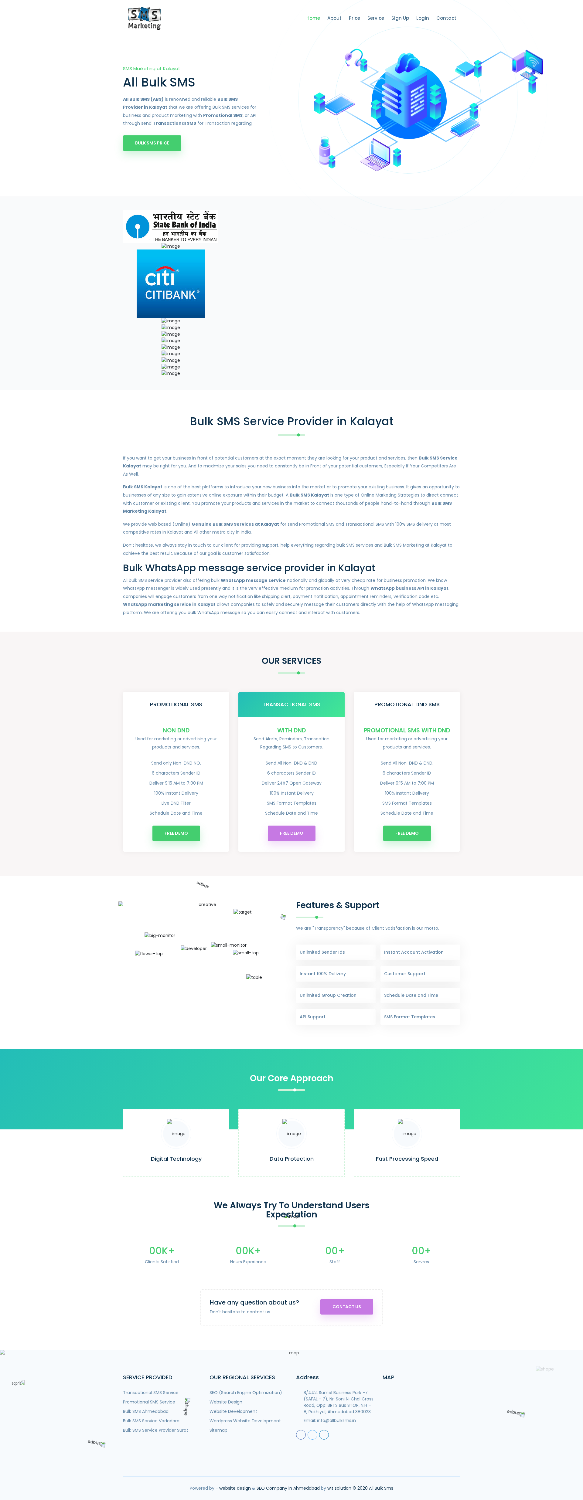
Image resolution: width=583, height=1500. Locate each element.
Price (354, 18)
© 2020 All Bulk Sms (373, 1488)
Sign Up (400, 18)
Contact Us (346, 1307)
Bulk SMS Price (152, 143)
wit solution (339, 1488)
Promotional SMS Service (149, 1402)
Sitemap (218, 1430)
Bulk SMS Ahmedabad (146, 1411)
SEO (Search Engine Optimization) (246, 1393)
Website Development (233, 1411)
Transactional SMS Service (151, 1393)
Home (313, 18)
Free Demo (176, 833)
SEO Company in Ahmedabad (288, 1488)
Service (375, 18)
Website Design (226, 1402)
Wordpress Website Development (245, 1421)
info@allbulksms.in (336, 1420)
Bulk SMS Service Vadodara (151, 1421)
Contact (446, 18)
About (334, 18)
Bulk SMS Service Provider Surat (155, 1430)
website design (235, 1488)
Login (422, 18)
